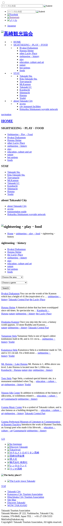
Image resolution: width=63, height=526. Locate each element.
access (23, 103)
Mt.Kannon (25, 84)
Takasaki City (14, 491)
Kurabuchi (25, 90)
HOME (17, 42)
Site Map (11, 499)
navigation (6, 114)
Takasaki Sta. (26, 76)
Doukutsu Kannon (10, 322)
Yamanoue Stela (9, 336)
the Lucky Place (15, 254)
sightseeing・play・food (28, 233)
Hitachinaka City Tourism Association (25, 497)
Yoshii (23, 98)
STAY (16, 73)
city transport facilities (30, 106)
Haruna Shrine (27, 50)
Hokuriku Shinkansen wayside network (39, 109)
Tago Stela (6, 378)
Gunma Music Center (11, 407)
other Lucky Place (28, 53)
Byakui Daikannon (29, 48)
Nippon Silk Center (10, 393)
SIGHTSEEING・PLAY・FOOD (30, 45)
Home (10, 233)
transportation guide (16, 211)
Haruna (23, 95)
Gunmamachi (10, 399)
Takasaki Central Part (18, 299)
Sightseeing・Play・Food (20, 134)
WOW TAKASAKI (17, 505)
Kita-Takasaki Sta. (28, 78)
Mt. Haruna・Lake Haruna (14, 364)
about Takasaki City (23, 101)
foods (22, 70)
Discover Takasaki (16, 502)
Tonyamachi (25, 81)
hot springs (25, 67)
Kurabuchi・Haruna (11, 370)
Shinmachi (25, 92)
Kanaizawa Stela (9, 350)
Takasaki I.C (26, 87)
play (22, 59)
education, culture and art (32, 62)
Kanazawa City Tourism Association (25, 494)
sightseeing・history (29, 56)
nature (23, 65)
